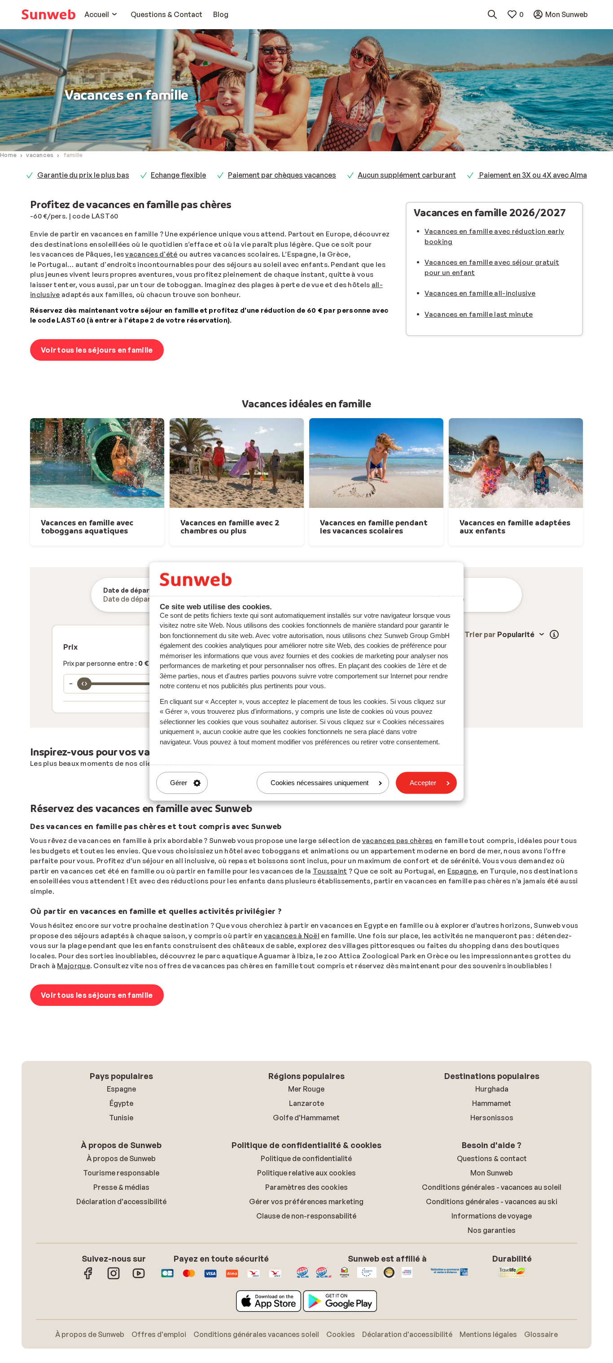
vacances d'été (151, 254)
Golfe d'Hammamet (306, 1117)
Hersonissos (491, 1117)
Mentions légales (488, 1334)
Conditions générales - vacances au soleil (491, 1187)
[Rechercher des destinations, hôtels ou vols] (492, 14)
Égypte (121, 1103)
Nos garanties (492, 1230)
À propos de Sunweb (121, 1158)
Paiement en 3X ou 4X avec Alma (532, 174)
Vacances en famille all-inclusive (480, 293)
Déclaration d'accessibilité (121, 1201)
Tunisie (121, 1117)
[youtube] (138, 1277)
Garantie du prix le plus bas (83, 174)
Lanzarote (306, 1103)
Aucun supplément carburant (407, 174)
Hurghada (491, 1088)
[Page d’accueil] (48, 14)
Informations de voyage (491, 1215)
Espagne (462, 871)
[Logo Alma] (232, 1277)
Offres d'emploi (158, 1334)
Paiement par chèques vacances (282, 174)
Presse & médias (121, 1187)
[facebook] (88, 1277)
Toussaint (330, 871)
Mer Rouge (306, 1088)
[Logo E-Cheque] (275, 1277)
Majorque (73, 965)
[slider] (84, 683)
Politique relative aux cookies (306, 1172)
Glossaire (541, 1334)
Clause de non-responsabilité (306, 1215)
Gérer (178, 782)
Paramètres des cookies (306, 1187)
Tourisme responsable (121, 1172)
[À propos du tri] (554, 634)
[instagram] (113, 1277)
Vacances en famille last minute (479, 314)
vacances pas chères (397, 840)
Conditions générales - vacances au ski (491, 1201)
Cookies (340, 1334)
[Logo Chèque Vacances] (253, 1277)
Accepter (423, 782)
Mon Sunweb (491, 1172)
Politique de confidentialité (306, 1158)
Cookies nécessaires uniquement (319, 782)
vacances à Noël (292, 935)
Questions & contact (492, 1158)
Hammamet (491, 1103)
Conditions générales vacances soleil (256, 1334)
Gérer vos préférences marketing (306, 1201)
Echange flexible (178, 174)
